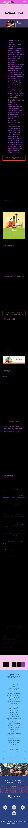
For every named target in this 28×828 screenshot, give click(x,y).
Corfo (4, 641)
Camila (18, 541)
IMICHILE (16, 636)
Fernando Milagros (19, 516)
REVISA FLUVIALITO (14, 421)
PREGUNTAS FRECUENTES (14, 757)
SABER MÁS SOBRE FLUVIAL (14, 750)
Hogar (17, 489)
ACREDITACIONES (14, 627)
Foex (4, 556)
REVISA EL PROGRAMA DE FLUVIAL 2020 (14, 157)
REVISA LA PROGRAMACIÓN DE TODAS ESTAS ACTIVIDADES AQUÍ (14, 313)
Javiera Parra (18, 514)
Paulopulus (13, 556)
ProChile (5, 643)
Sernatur (9, 643)
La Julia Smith (22, 526)
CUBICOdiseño (18, 823)
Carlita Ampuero (14, 526)
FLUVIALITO (5, 376)
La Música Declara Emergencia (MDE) (11, 431)
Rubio (4, 514)
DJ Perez (7, 556)
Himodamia (5, 543)
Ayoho (13, 489)
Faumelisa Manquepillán (8, 516)
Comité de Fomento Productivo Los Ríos (15, 641)
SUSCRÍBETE (14, 786)
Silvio (22, 541)
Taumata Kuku (10, 549)
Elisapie (21, 495)
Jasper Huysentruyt (16, 535)
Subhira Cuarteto (12, 541)
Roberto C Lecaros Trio (12, 533)
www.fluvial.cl (13, 153)
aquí (7, 350)
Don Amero (13, 497)
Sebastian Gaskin (21, 497)
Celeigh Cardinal (6, 497)
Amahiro (5, 549)
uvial (4, 636)
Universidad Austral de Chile (9, 638)
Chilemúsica (18, 504)
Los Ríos (13, 643)
